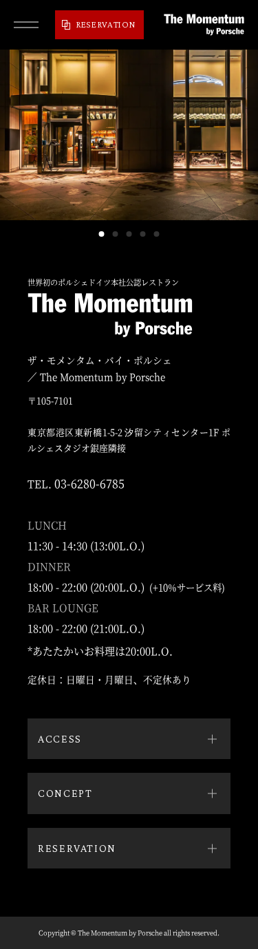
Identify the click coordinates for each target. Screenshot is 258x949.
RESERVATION (106, 24)
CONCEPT (65, 793)
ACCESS (60, 738)
